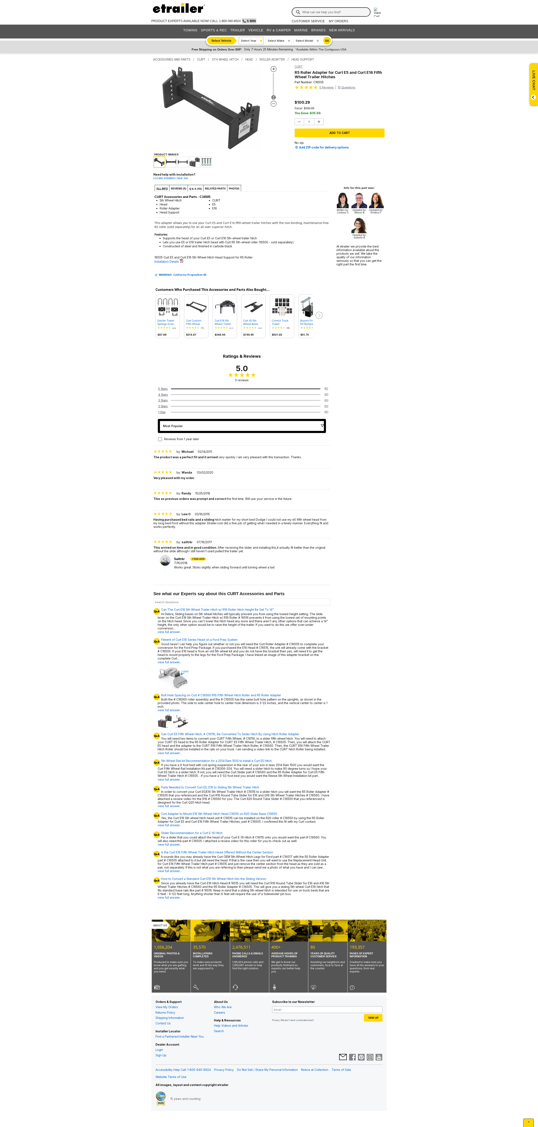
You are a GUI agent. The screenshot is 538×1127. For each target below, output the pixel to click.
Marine (301, 30)
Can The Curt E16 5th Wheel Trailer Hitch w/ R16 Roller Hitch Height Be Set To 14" (217, 609)
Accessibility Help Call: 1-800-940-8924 (183, 1069)
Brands (318, 30)
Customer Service (308, 21)
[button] (318, 315)
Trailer (237, 30)
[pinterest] (361, 1057)
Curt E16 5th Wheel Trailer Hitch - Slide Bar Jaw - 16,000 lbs (225, 322)
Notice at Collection (314, 1069)
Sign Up (161, 1055)
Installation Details (167, 261)
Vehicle (255, 30)
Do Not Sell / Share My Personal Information (267, 1069)
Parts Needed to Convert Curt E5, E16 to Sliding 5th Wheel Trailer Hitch (210, 787)
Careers (219, 1012)
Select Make (276, 40)
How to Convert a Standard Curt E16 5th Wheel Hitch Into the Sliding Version (213, 879)
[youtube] (378, 1057)
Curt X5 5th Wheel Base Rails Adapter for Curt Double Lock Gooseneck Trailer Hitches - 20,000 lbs (253, 322)
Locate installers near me (170, 178)
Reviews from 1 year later (181, 439)
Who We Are (223, 1007)
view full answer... (170, 710)
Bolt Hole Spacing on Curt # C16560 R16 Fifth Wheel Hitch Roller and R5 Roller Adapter (221, 695)
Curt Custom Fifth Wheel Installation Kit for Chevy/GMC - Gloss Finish (195, 322)
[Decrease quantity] (299, 121)
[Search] (298, 12)
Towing (190, 30)
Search (219, 1031)
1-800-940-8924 (230, 21)
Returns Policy (165, 1012)
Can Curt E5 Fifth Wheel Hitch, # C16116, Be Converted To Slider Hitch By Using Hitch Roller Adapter (230, 734)
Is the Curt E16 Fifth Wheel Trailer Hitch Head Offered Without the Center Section (217, 852)
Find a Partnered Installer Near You (180, 1036)
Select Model (304, 40)
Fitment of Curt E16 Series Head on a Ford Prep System (199, 639)
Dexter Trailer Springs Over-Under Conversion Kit (166, 322)
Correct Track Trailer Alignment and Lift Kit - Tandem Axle (282, 322)
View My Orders (167, 1007)
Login (159, 1050)
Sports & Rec (214, 30)
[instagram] (370, 1057)
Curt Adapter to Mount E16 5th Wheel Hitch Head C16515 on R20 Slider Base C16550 (219, 814)
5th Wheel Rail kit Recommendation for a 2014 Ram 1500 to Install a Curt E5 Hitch (216, 761)
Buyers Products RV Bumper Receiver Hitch (310, 322)
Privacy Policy (224, 1069)
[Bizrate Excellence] (160, 1099)
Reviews (326, 87)
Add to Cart (340, 133)
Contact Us (163, 1023)
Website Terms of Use (171, 1077)
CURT (299, 66)
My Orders (338, 21)
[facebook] (352, 1057)
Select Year (248, 40)
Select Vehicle (221, 40)
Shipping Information (170, 1018)
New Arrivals (342, 30)
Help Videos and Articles (231, 1025)
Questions (346, 87)
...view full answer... (170, 630)
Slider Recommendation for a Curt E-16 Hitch (192, 833)
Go (327, 40)
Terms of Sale (341, 1069)
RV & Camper (279, 30)
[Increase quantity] (319, 121)
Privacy (276, 1020)
